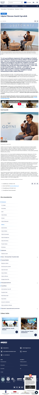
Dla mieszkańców (11, 9)
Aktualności (17, 9)
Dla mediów (2, 368)
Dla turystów (3, 365)
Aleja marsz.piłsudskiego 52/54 (9, 351)
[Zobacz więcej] (10, 332)
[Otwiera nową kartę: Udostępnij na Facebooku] (35, 21)
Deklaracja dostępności (23, 365)
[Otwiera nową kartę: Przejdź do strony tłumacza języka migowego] (33, 2)
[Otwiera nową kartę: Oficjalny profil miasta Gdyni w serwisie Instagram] (22, 387)
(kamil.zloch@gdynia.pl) (14, 185)
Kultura (21, 9)
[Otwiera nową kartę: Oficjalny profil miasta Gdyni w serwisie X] (17, 387)
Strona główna (4, 9)
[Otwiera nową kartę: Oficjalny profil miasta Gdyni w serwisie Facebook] (14, 387)
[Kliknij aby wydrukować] (37, 184)
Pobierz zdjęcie (4, 141)
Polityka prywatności (23, 361)
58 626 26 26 (24, 351)
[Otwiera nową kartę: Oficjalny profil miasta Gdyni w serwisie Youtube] (19, 387)
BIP (20, 368)
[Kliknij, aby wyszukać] (21, 2)
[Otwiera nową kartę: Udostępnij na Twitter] (37, 21)
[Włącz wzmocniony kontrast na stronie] (37, 2)
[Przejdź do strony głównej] (3, 2)
